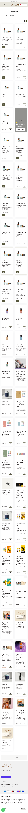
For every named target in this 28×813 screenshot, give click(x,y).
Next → (17, 757)
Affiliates (3, 781)
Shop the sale (20, 129)
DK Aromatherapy (7, 786)
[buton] (7, 784)
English (17, 784)
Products (12, 15)
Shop (6, 15)
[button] (23, 5)
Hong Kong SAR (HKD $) (7, 784)
